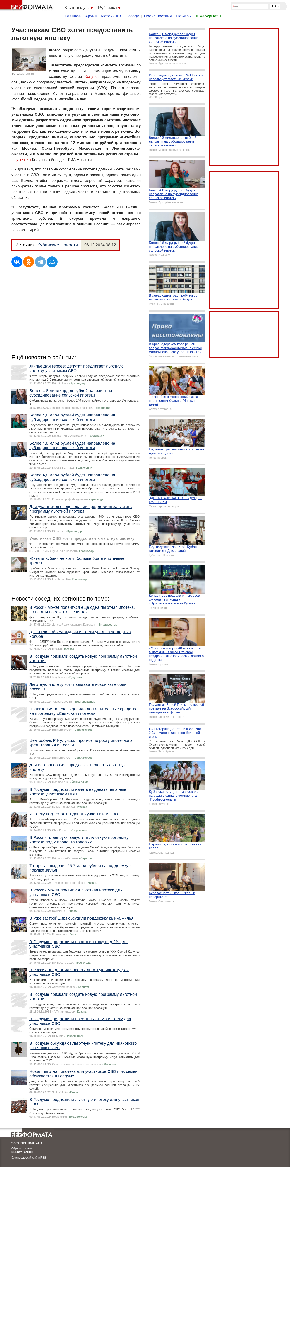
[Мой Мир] (52, 261)
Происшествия (158, 16)
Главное (73, 16)
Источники (111, 16)
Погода (132, 16)
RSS (43, 1157)
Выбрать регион (22, 1152)
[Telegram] (40, 261)
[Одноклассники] (28, 261)
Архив (91, 16)
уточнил (23, 160)
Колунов (92, 76)
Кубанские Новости (57, 244)
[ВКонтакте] (16, 261)
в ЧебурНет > (209, 16)
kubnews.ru (26, 73)
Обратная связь (22, 1148)
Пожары (184, 16)
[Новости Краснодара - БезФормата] (27, 5)
